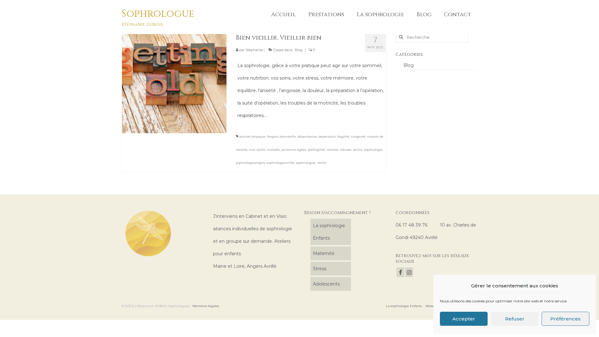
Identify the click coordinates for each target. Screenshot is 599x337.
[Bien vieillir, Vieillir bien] (174, 80)
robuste (346, 150)
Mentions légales (205, 306)
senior (358, 150)
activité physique (252, 136)
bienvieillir (288, 136)
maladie (273, 150)
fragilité (343, 136)
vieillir (321, 163)
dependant (327, 136)
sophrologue (305, 163)
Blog (299, 50)
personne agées (293, 150)
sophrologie (373, 150)
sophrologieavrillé (280, 163)
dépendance (307, 136)
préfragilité (316, 150)
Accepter (463, 319)
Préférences (565, 319)
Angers (272, 136)
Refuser (514, 319)
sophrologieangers (250, 163)
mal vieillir (257, 150)
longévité (358, 136)
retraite (332, 150)
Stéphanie (254, 50)
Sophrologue (158, 14)
